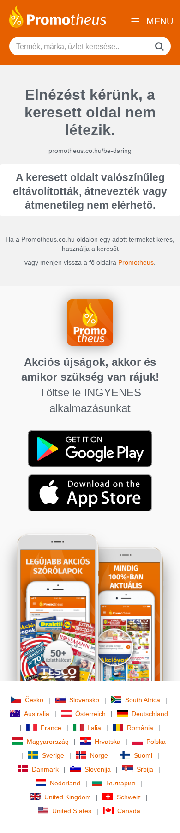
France (51, 727)
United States (71, 811)
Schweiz (129, 797)
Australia (36, 713)
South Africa (142, 700)
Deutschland (150, 713)
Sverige (53, 755)
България (120, 783)
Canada (128, 811)
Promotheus (136, 262)
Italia (94, 727)
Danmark (45, 769)
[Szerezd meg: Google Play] (90, 448)
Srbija (145, 769)
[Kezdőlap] (57, 15)
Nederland (65, 783)
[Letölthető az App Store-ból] (90, 492)
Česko (34, 700)
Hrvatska (107, 741)
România (140, 727)
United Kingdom (67, 797)
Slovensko (84, 700)
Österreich (90, 713)
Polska (156, 741)
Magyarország (48, 741)
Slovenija (97, 769)
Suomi (143, 755)
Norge (99, 755)
